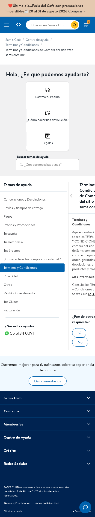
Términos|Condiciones (17, 503)
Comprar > (77, 11)
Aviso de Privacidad (47, 503)
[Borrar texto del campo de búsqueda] (67, 25)
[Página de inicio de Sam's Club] (18, 25)
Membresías (13, 424)
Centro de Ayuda (17, 437)
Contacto (11, 411)
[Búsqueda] (74, 25)
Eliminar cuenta (13, 511)
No (80, 342)
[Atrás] (71, 197)
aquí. (91, 294)
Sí (79, 332)
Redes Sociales (15, 463)
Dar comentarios (47, 381)
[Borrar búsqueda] (73, 164)
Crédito (10, 450)
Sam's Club (12, 397)
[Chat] (85, 507)
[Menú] (7, 25)
